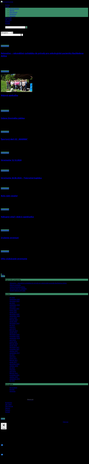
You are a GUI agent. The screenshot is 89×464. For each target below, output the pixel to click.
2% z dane (8, 20)
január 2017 (13, 362)
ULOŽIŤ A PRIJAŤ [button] (6, 462)
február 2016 (14, 373)
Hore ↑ (3, 276)
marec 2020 (13, 318)
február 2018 (14, 344)
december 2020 (14, 314)
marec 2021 (13, 310)
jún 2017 (12, 355)
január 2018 (13, 346)
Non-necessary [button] (5, 453)
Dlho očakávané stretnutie (14, 258)
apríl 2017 (13, 357)
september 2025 (15, 299)
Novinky (12, 389)
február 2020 (14, 320)
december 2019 (14, 323)
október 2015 (14, 377)
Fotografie (8, 18)
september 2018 (15, 338)
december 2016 (14, 364)
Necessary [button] (4, 443)
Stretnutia (5, 46)
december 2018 (14, 334)
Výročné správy (14, 9)
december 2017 (14, 347)
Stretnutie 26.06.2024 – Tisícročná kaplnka (21, 178)
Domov (7, 5)
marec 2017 (13, 358)
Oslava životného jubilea (13, 118)
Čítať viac (65, 422)
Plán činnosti (13, 12)
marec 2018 (13, 342)
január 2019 (13, 333)
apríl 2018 (13, 340)
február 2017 (14, 360)
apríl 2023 (13, 307)
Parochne (12, 16)
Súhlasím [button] (60, 422)
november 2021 (14, 309)
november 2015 (14, 375)
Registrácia (13, 14)
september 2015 (15, 379)
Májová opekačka (9, 95)
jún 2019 (12, 325)
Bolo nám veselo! (9, 195)
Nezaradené (13, 388)
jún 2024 (12, 303)
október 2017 (14, 351)
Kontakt (7, 23)
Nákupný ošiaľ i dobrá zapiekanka (17, 216)
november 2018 (14, 336)
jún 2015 (12, 381)
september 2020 (15, 316)
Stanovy (12, 10)
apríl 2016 (13, 371)
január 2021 (13, 312)
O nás (7, 7)
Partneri (7, 21)
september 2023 (15, 305)
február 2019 (14, 331)
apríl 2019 (13, 329)
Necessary (6, 445)
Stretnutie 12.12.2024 (11, 160)
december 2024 (14, 301)
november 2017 (14, 349)
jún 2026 (12, 297)
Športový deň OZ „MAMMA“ (14, 139)
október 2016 (14, 366)
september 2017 (15, 353)
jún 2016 (12, 368)
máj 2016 (12, 370)
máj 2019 (12, 327)
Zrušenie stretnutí (10, 237)
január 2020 (13, 321)
